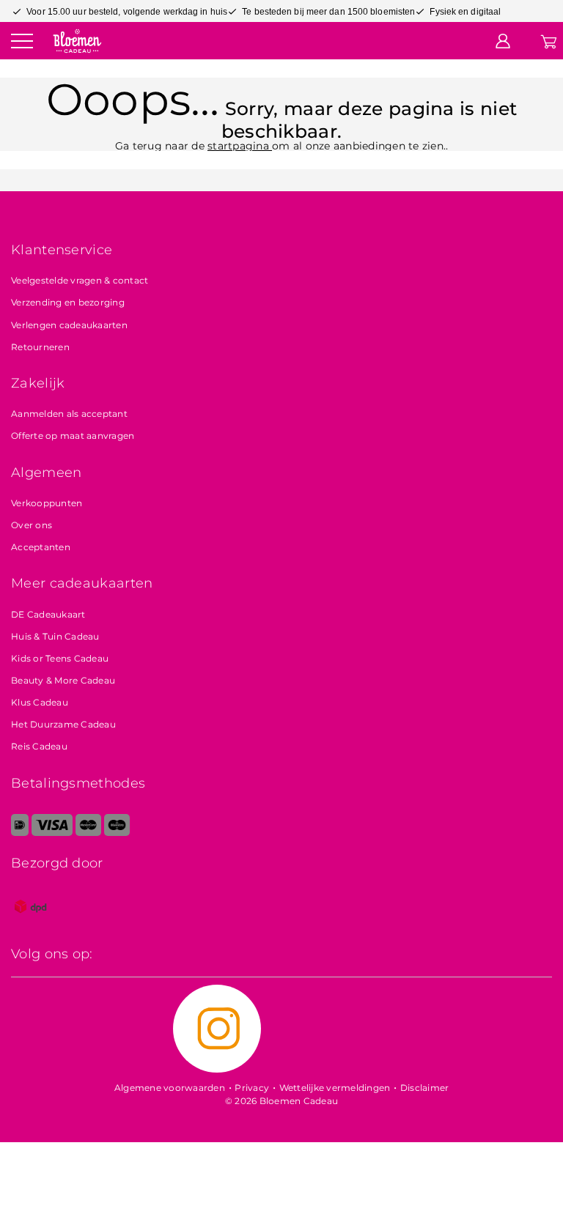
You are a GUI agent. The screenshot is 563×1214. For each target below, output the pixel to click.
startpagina (239, 145)
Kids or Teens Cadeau (59, 658)
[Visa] (52, 832)
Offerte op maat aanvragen (72, 435)
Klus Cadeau (39, 702)
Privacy (252, 1087)
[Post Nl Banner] (31, 922)
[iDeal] (20, 832)
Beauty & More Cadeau (63, 680)
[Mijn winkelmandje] (548, 40)
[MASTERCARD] (88, 832)
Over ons (31, 524)
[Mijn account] (503, 40)
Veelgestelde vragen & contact (79, 280)
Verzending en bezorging (68, 302)
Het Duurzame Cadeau (63, 724)
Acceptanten (40, 546)
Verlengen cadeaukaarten (69, 324)
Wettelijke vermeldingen (335, 1087)
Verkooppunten (46, 502)
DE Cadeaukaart (48, 614)
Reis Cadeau (39, 746)
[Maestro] (117, 832)
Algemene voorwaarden (169, 1087)
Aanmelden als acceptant (69, 413)
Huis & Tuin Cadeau (55, 636)
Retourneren (40, 346)
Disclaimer (424, 1087)
